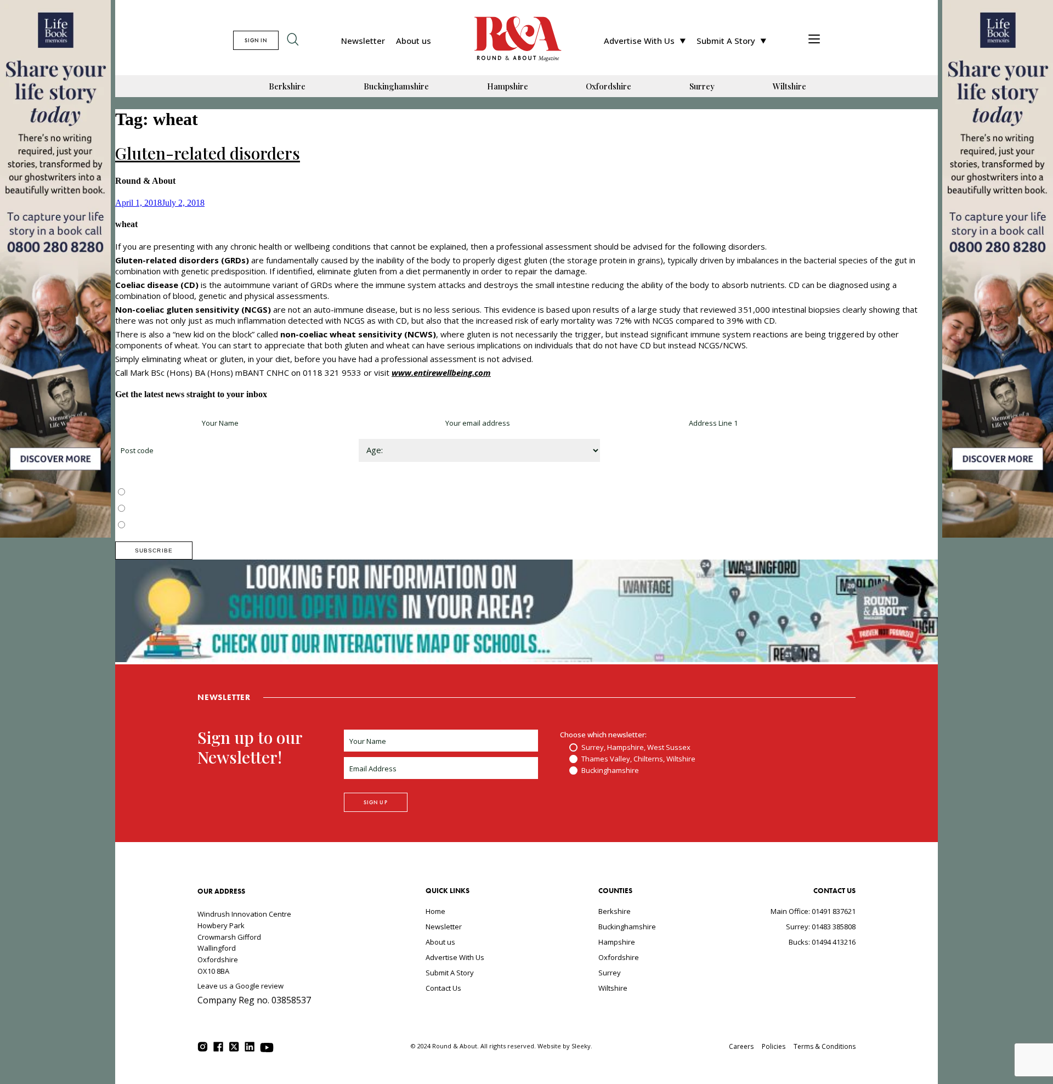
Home (435, 911)
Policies (773, 1046)
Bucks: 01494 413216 (822, 942)
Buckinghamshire (396, 86)
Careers (741, 1046)
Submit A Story (726, 40)
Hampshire (507, 86)
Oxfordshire (608, 86)
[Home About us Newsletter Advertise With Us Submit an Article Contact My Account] (814, 40)
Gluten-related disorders (207, 153)
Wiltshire (789, 86)
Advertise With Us (639, 40)
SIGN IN (256, 40)
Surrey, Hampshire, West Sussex (182, 493)
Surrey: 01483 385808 (821, 926)
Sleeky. (581, 1046)
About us (413, 40)
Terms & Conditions (825, 1046)
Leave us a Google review (240, 986)
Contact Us (443, 988)
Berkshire (287, 86)
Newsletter (363, 40)
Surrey (702, 86)
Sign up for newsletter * (154, 423)
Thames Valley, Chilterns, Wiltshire (184, 509)
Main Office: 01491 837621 (813, 911)
